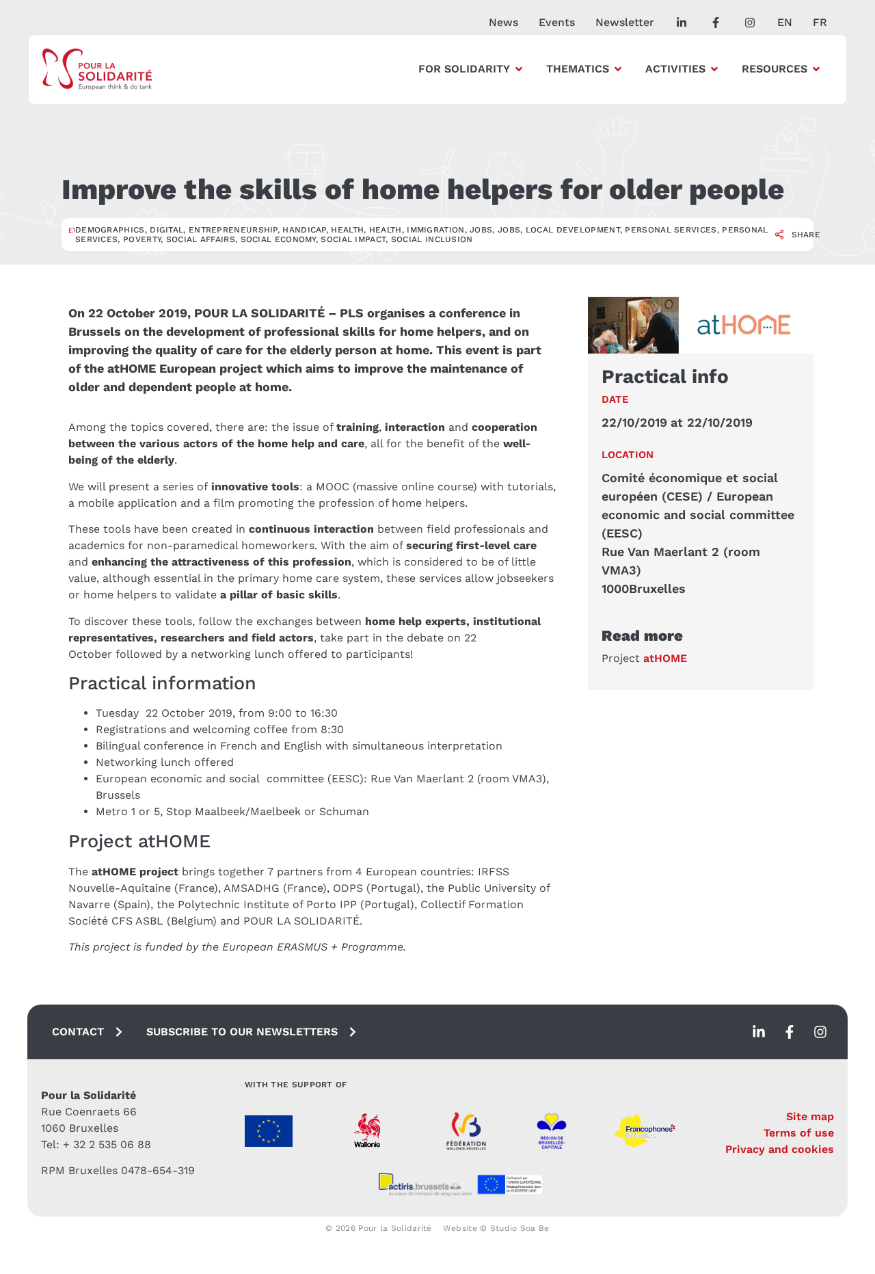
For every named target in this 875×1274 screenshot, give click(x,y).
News (503, 22)
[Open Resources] (816, 69)
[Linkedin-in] (758, 1032)
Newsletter (624, 22)
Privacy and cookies (779, 1149)
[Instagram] (820, 1032)
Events (557, 22)
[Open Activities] (714, 69)
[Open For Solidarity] (518, 69)
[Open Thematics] (617, 69)
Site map (810, 1116)
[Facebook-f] (789, 1032)
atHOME (665, 658)
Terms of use (799, 1132)
